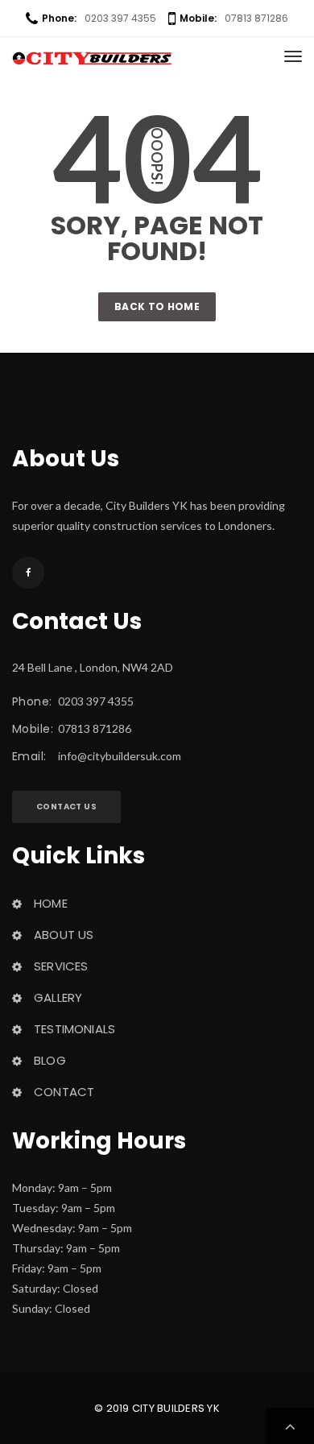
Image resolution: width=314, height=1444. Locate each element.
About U (63, 934)
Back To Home (157, 306)
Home (51, 903)
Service (61, 966)
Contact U (66, 807)
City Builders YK (176, 1408)
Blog (50, 1060)
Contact (64, 1091)
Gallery (58, 997)
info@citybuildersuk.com (119, 756)
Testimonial (74, 1028)
